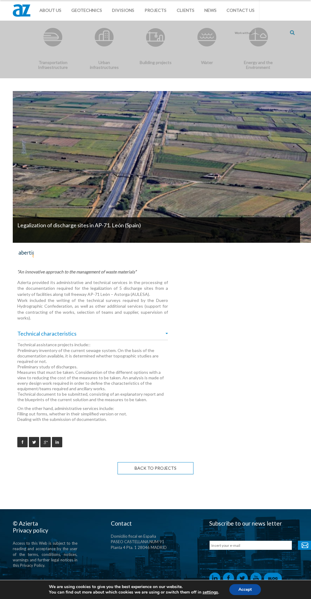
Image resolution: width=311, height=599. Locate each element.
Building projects (156, 62)
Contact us (241, 10)
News (210, 10)
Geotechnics (86, 10)
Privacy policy (30, 530)
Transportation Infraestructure (53, 65)
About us (50, 10)
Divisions (123, 10)
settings (210, 592)
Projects (155, 10)
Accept (245, 589)
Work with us (243, 33)
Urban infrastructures (104, 65)
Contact (121, 523)
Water (207, 62)
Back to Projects (155, 468)
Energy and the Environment (258, 65)
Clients (185, 10)
